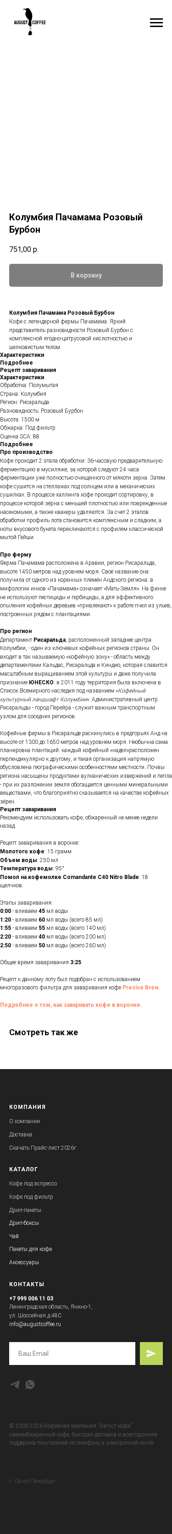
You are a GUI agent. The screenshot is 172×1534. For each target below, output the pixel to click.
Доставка (20, 1134)
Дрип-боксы (24, 1223)
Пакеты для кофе (30, 1249)
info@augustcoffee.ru (35, 1324)
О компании (24, 1121)
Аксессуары (24, 1262)
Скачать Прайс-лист (34, 1148)
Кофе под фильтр (31, 1197)
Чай (14, 1236)
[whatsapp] (30, 1384)
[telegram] (15, 1384)
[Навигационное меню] (156, 22)
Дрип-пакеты (25, 1210)
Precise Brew (140, 987)
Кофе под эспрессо (33, 1183)
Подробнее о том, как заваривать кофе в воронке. (71, 1005)
